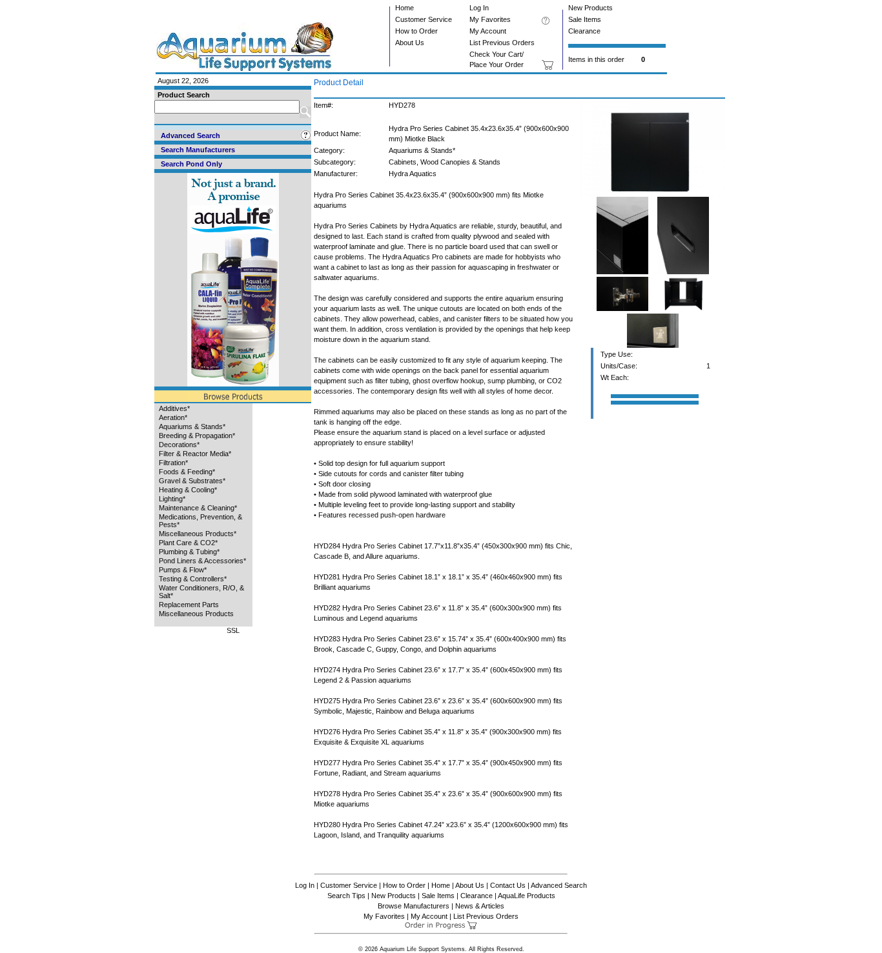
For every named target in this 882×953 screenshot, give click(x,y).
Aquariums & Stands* (192, 426)
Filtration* (173, 462)
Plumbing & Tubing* (189, 552)
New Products (590, 8)
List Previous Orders (502, 42)
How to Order (416, 31)
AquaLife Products (526, 895)
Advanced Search (559, 885)
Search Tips (346, 895)
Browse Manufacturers (413, 906)
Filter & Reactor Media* (195, 453)
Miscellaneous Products (196, 613)
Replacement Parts (189, 604)
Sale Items (584, 19)
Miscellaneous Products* (197, 533)
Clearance (584, 31)
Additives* (174, 408)
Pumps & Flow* (183, 570)
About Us (409, 42)
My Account (487, 31)
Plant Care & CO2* (188, 543)
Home (404, 8)
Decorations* (179, 444)
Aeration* (173, 417)
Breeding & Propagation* (197, 435)
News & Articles (479, 906)
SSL (233, 630)
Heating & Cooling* (188, 490)
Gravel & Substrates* (192, 481)
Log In (479, 8)
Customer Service (423, 19)
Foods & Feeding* (187, 472)
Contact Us (508, 885)
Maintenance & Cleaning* (198, 508)
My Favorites (490, 19)
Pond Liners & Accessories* (202, 561)
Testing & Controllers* (193, 579)
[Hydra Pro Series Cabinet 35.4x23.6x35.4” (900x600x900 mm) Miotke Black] (652, 194)
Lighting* (172, 499)
